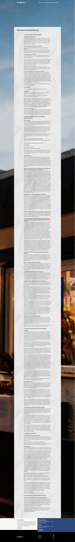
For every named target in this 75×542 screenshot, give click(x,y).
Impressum (40, 536)
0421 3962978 (41, 531)
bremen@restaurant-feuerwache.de (33, 148)
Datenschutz (40, 537)
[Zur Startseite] (20, 537)
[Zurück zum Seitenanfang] (53, 538)
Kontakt (56, 2)
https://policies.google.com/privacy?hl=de (38, 444)
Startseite (39, 535)
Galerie (52, 2)
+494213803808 (30, 147)
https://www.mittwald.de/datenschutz (31, 96)
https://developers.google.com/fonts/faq (32, 443)
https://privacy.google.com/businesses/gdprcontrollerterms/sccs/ (36, 476)
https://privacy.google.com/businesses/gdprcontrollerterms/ (35, 475)
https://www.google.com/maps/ (24, 526)
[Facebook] (53, 535)
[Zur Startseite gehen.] (21, 2)
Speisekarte (41, 2)
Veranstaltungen (47, 2)
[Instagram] (53, 536)
